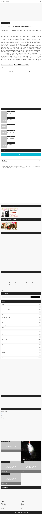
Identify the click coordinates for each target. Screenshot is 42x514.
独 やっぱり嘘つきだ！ (11, 132)
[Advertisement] (21, 11)
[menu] (40, 1)
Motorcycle (21, 304)
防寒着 (22, 507)
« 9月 (2, 290)
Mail (21, 508)
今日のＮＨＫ (4, 160)
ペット (21, 322)
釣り (21, 357)
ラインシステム (3, 507)
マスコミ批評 (21, 325)
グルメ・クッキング (21, 314)
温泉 (21, 344)
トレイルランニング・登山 (21, 317)
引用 (39, 160)
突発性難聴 (21, 352)
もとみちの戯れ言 (20, 512)
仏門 (21, 331)
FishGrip (2, 508)
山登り (22, 503)
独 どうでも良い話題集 (11, 138)
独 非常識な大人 (10, 113)
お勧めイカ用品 (3, 504)
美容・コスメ (21, 355)
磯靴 (21, 505)
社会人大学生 (21, 347)
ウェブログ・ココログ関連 (21, 309)
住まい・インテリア (21, 334)
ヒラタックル (3, 503)
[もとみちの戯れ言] (19, 1)
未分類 (21, 342)
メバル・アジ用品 (3, 505)
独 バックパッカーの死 (11, 144)
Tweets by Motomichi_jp (4, 411)
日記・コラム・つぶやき (5, 67)
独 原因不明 (9, 119)
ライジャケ (22, 504)
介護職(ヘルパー (4, 327)
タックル (2, 398)
